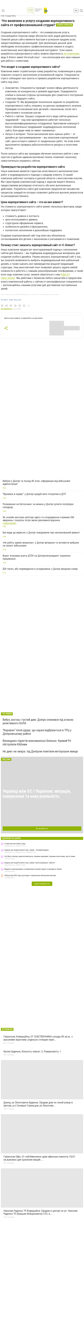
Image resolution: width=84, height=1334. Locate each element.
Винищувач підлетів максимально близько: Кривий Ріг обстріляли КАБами (37, 742)
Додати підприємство (42, 884)
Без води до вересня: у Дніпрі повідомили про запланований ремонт (41, 532)
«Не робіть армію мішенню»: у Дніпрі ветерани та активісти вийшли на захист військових (41, 544)
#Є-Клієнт (4, 300)
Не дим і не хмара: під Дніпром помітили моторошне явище (40, 751)
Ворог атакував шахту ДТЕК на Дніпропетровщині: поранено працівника (37, 557)
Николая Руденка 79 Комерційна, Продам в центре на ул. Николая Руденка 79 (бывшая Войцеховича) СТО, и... (41, 1212)
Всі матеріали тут (42, 828)
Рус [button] (76, 11)
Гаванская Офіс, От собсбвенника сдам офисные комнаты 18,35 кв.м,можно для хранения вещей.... (39, 1158)
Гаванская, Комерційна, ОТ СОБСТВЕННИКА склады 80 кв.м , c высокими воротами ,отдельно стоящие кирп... (38, 1038)
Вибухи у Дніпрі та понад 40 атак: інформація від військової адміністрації (36, 482)
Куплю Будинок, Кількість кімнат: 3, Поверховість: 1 (32, 1051)
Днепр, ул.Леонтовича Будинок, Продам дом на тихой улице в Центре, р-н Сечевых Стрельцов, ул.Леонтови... (38, 1104)
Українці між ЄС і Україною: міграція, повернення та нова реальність (37, 794)
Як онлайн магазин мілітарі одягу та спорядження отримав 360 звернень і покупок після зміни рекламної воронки (38, 519)
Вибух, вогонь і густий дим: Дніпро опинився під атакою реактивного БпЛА (38, 721)
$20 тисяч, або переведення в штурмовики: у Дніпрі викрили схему (40, 568)
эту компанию (71, 53)
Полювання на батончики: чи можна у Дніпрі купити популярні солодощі (38, 506)
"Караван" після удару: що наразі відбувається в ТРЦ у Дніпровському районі (37, 732)
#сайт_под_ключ (15, 300)
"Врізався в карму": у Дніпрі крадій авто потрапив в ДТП (34, 494)
